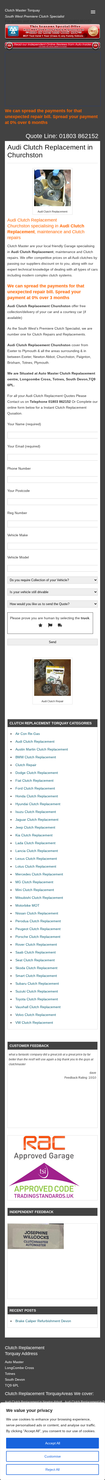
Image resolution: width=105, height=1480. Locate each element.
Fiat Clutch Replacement (34, 780)
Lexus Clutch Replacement (36, 859)
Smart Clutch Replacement (36, 976)
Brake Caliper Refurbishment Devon (43, 1321)
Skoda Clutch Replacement (36, 968)
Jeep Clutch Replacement (35, 827)
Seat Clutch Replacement (35, 960)
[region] (52, 1441)
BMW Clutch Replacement (35, 757)
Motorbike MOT (27, 905)
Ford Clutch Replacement (35, 788)
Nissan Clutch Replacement (36, 913)
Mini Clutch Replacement (34, 890)
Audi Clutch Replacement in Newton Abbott (33, 1401)
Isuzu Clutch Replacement (35, 812)
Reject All (52, 1469)
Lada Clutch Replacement (35, 843)
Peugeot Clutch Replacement (38, 929)
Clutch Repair (25, 765)
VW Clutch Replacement (34, 1022)
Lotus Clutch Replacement (35, 866)
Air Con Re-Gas (27, 734)
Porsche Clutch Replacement (37, 937)
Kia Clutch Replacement (33, 835)
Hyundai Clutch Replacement (37, 804)
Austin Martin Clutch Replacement (41, 749)
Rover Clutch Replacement (36, 944)
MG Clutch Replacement (34, 882)
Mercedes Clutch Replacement (39, 874)
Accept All (52, 1443)
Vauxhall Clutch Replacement (38, 1007)
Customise (52, 1456)
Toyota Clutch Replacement (36, 999)
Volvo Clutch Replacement (35, 1015)
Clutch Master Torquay (22, 10)
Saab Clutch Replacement (35, 952)
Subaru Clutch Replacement (37, 983)
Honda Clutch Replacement (36, 796)
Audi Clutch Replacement (34, 741)
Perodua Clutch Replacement (38, 921)
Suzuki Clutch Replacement (36, 991)
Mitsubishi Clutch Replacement (39, 898)
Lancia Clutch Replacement (36, 851)
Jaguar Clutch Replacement (36, 819)
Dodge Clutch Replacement (36, 773)
